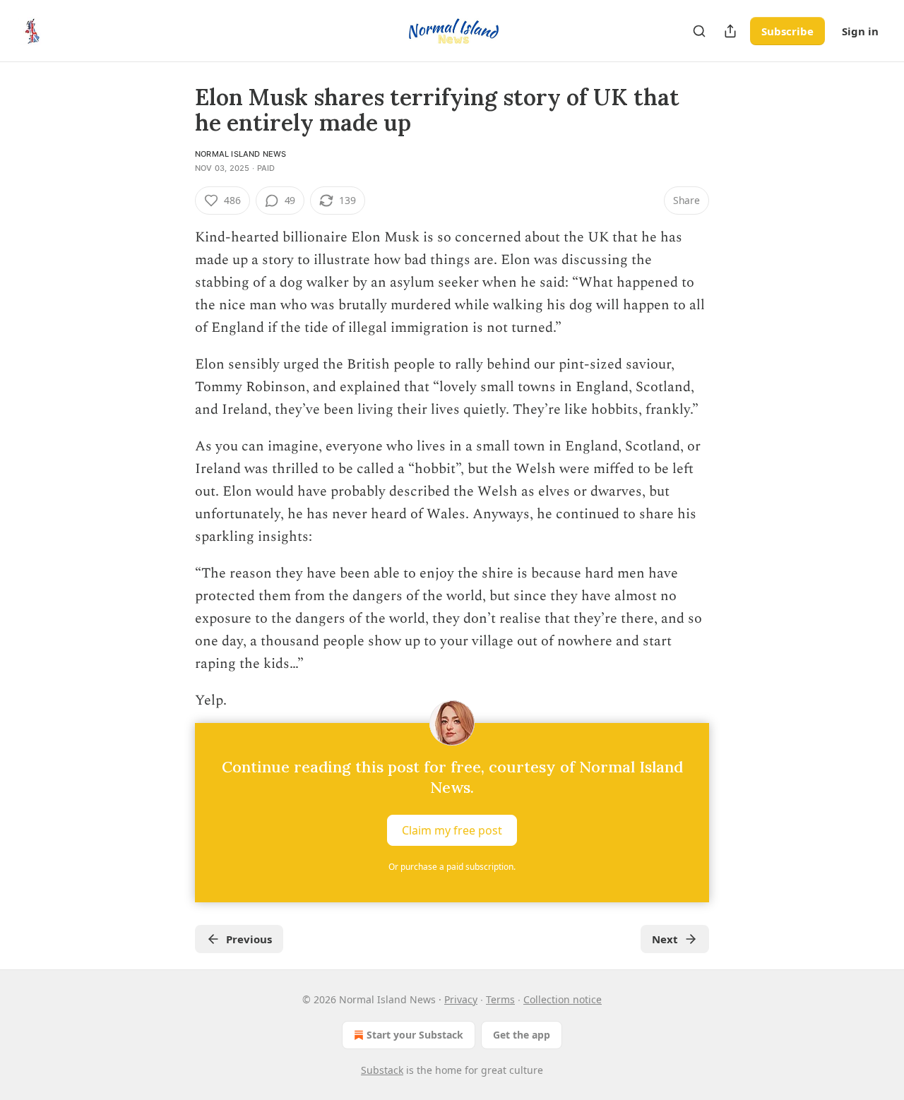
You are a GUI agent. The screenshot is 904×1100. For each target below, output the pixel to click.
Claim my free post (452, 830)
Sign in (860, 31)
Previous (249, 939)
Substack (382, 1070)
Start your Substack (415, 1034)
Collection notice (562, 999)
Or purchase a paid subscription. (452, 867)
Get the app (521, 1034)
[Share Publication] (730, 31)
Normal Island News (241, 154)
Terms (500, 999)
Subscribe (787, 31)
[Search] (699, 31)
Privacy (460, 999)
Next (665, 939)
